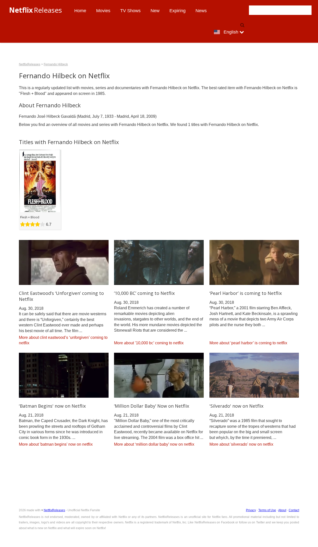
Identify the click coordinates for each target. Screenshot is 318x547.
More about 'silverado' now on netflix (241, 444)
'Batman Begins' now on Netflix (52, 406)
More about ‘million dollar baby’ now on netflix (154, 444)
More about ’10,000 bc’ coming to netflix (149, 343)
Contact (294, 510)
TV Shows (130, 10)
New (155, 10)
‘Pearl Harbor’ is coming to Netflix (245, 293)
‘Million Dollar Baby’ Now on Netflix (151, 406)
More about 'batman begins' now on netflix (56, 444)
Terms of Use (267, 510)
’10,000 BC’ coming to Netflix (144, 293)
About (282, 510)
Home (80, 10)
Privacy (251, 510)
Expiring (177, 10)
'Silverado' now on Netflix (236, 406)
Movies (103, 10)
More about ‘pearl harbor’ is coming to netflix (248, 343)
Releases (35, 10)
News (201, 10)
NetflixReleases (29, 64)
